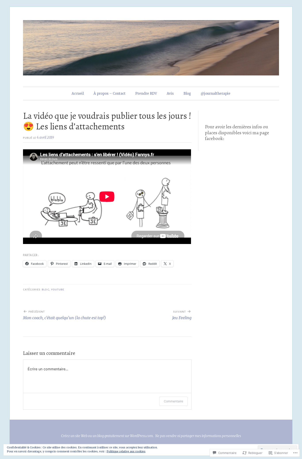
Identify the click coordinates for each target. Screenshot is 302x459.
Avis (170, 93)
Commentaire (173, 401)
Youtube (57, 289)
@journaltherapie (215, 93)
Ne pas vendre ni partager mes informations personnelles (198, 436)
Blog (187, 93)
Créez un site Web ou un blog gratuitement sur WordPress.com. (107, 436)
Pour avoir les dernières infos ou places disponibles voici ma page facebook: (237, 132)
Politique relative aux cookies (126, 451)
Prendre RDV (146, 93)
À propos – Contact (110, 93)
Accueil (78, 93)
